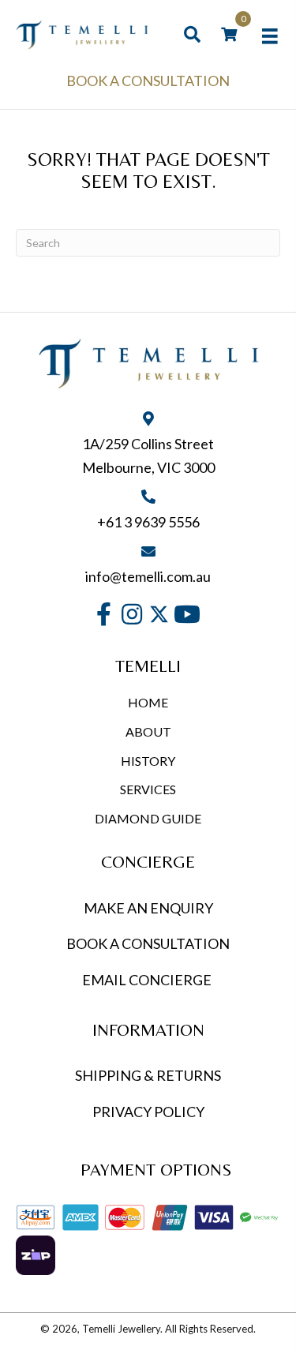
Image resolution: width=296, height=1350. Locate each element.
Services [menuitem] (148, 789)
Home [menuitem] (148, 702)
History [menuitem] (148, 760)
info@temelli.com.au (148, 576)
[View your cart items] (229, 35)
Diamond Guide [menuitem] (148, 818)
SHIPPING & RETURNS (148, 1075)
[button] (104, 614)
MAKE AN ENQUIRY (148, 908)
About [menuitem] (148, 731)
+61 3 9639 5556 (148, 522)
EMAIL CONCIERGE (148, 979)
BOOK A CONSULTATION (148, 943)
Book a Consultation (148, 80)
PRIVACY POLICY (148, 1111)
